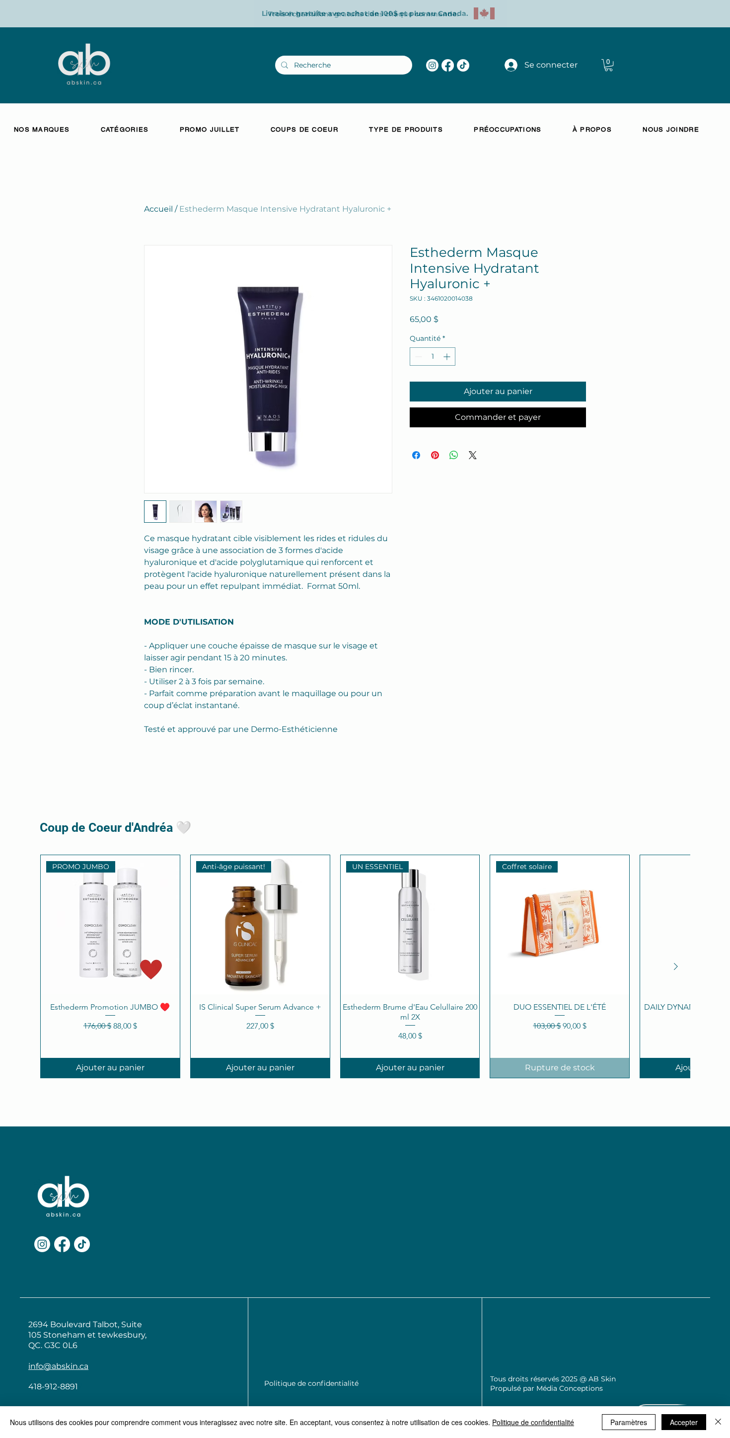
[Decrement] (417, 356)
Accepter (684, 1422)
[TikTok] (463, 65)
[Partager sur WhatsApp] (454, 455)
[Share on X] (473, 455)
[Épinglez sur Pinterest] (435, 455)
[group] (365, 966)
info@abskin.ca (58, 1366)
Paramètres (628, 1422)
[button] (608, 65)
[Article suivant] (676, 966)
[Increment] (447, 356)
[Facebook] (447, 65)
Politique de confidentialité (533, 1422)
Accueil (158, 209)
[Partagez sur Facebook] (416, 455)
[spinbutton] (432, 356)
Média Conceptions (569, 1388)
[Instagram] (432, 65)
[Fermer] (718, 1422)
